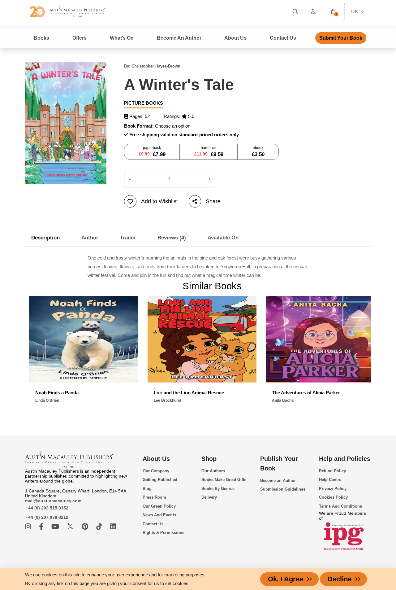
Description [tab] (45, 238)
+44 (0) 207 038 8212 (47, 517)
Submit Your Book (340, 38)
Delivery (209, 497)
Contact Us (283, 38)
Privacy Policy (332, 488)
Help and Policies (344, 458)
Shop (209, 458)
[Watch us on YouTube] (56, 527)
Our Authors (213, 471)
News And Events (159, 515)
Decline (339, 579)
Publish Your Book (279, 463)
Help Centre (330, 479)
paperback (152, 151)
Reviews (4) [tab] (171, 238)
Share (213, 201)
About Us (156, 458)
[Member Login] (313, 11)
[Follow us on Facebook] (42, 527)
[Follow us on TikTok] (100, 527)
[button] (333, 11)
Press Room (154, 497)
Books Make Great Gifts (223, 479)
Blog (147, 488)
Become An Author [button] (179, 38)
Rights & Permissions (163, 532)
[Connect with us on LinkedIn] (113, 527)
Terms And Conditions (340, 506)
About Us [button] (235, 38)
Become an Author (278, 480)
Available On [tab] (223, 238)
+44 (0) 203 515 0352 (47, 507)
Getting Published (160, 479)
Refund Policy (332, 471)
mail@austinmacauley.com (53, 500)
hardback (208, 151)
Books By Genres (218, 488)
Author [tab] (89, 238)
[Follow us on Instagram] (29, 527)
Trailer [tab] (128, 238)
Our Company (156, 471)
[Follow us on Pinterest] (86, 527)
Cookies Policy (333, 497)
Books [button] (41, 38)
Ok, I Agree (285, 579)
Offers (79, 38)
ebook (258, 151)
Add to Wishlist (159, 201)
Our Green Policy (159, 506)
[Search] (295, 11)
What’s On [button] (122, 38)
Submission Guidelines (282, 489)
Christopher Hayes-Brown (155, 66)
